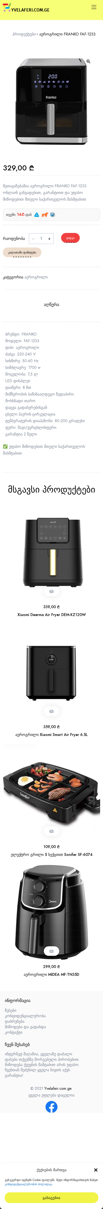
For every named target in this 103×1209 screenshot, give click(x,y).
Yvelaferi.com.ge (58, 1088)
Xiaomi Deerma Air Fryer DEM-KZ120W (51, 614)
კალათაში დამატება (22, 252)
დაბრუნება (14, 1021)
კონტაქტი (13, 1032)
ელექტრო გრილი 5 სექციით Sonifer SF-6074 (51, 854)
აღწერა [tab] (51, 304)
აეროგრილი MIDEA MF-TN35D (51, 974)
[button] (95, 1170)
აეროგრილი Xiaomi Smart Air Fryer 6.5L (51, 734)
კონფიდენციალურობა (25, 1016)
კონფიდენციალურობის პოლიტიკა (28, 1184)
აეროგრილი (36, 277)
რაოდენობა (14, 238)
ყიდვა (70, 238)
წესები (10, 1010)
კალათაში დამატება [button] (51, 591)
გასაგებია (51, 1197)
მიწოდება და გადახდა (25, 1027)
